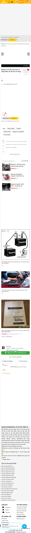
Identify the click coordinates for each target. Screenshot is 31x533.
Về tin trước (4, 39)
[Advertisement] (15, 19)
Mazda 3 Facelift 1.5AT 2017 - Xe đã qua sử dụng (17, 185)
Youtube (7, 512)
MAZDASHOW (11, 532)
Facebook (7, 507)
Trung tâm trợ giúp (22, 507)
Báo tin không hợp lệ (14, 154)
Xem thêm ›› (14, 147)
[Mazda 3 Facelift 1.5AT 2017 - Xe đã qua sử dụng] (6, 186)
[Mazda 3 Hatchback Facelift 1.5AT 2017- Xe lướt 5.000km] (6, 177)
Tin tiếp (12, 39)
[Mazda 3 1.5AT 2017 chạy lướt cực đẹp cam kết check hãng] (6, 167)
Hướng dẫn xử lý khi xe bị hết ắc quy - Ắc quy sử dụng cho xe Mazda (15, 262)
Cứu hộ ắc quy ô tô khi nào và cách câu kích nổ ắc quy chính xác (15, 290)
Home (3, 37)
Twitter (7, 510)
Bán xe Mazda (9, 37)
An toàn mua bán (21, 508)
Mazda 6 (16, 37)
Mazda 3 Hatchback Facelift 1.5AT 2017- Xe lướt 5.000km (17, 176)
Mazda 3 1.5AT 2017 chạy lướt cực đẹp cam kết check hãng (18, 166)
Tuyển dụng (5, 520)
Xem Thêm (24, 161)
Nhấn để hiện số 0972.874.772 (17, 352)
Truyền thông (5, 522)
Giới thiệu (4, 518)
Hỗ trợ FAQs (20, 512)
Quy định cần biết (21, 510)
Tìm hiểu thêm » (6, 373)
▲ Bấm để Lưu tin (25, 73)
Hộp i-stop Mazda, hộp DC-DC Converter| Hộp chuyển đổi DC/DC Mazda (15, 331)
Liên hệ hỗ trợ (20, 514)
